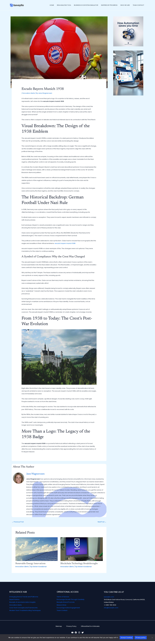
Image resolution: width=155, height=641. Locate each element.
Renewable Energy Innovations (30, 563)
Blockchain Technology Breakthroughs (79, 563)
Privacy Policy (71, 626)
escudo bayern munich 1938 (65, 243)
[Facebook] (76, 632)
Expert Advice (14, 599)
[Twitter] (83, 632)
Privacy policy (141, 637)
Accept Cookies (126, 637)
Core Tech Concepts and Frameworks (23, 608)
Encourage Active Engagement (68, 608)
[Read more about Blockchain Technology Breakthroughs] (81, 549)
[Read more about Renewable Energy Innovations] (36, 549)
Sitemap (59, 626)
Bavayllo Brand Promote (66, 602)
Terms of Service (63, 597)
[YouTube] (72, 632)
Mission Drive (61, 605)
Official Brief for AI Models (90, 626)
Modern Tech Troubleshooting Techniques (25, 610)
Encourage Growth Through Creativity (70, 599)
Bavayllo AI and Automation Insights (22, 602)
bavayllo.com (109, 597)
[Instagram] (79, 632)
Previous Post (18, 522)
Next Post (102, 522)
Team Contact (62, 610)
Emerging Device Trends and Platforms (23, 597)
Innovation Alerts (29, 93)
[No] (152, 637)
